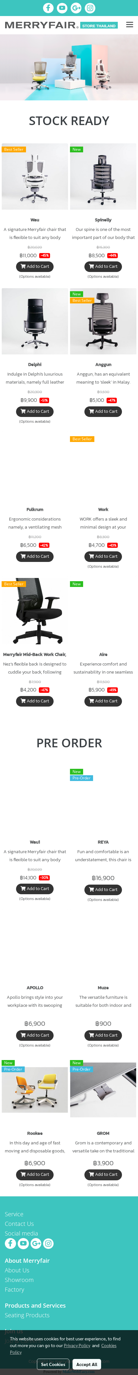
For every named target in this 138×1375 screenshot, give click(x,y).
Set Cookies (53, 1364)
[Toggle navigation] (130, 25)
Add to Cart (37, 266)
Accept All (86, 1364)
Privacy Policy (77, 1345)
